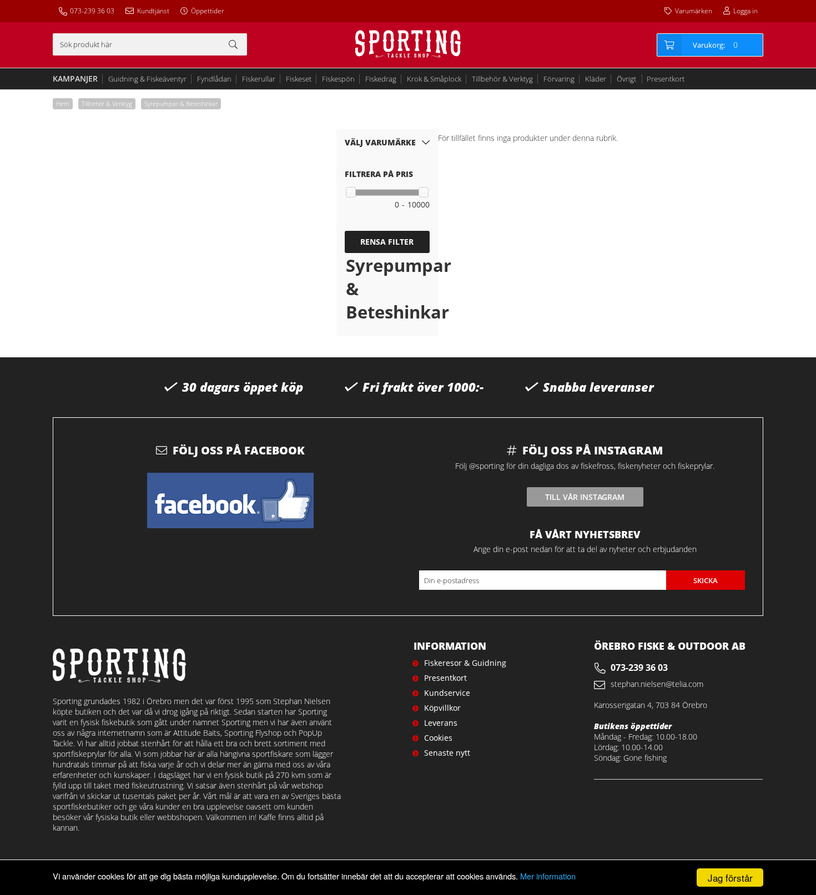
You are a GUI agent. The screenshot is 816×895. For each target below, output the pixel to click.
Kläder (595, 79)
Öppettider (207, 11)
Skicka (705, 580)
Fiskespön (338, 79)
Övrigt (626, 79)
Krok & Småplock (434, 79)
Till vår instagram (584, 497)
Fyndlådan (214, 79)
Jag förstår (730, 877)
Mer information (548, 876)
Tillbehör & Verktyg (502, 79)
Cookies (438, 737)
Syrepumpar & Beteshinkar (181, 103)
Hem (62, 103)
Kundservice (447, 692)
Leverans (440, 722)
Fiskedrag (380, 79)
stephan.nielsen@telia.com (657, 684)
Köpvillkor (442, 707)
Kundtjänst (153, 11)
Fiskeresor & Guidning (465, 663)
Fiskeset (298, 79)
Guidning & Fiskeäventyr (147, 79)
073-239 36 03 (92, 11)
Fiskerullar (258, 79)
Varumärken (693, 11)
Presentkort (665, 79)
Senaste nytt (447, 752)
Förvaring (559, 79)
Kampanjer (75, 78)
